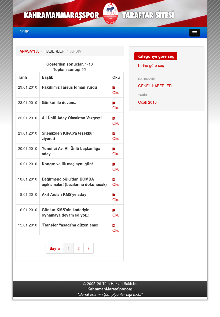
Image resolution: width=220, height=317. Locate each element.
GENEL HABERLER (155, 85)
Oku (115, 92)
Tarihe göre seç (150, 65)
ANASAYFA (29, 51)
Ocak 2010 (147, 102)
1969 (25, 32)
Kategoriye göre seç (155, 56)
